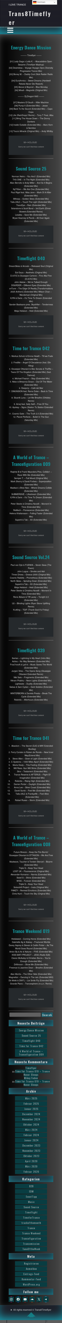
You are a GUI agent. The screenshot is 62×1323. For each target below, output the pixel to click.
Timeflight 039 (31, 650)
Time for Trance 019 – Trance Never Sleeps (32, 1073)
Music (31, 1202)
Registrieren (31, 1263)
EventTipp (31, 1196)
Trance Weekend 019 (31, 931)
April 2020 (31, 1161)
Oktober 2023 (31, 1156)
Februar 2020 (31, 1171)
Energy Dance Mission (31, 47)
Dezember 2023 (31, 1145)
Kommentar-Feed (31, 1279)
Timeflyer (31, 1068)
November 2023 (31, 1150)
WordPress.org (31, 1284)
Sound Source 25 (31, 168)
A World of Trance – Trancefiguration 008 (31, 840)
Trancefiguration (31, 1238)
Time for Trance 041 (31, 738)
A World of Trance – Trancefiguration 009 (31, 460)
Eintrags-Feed (31, 1274)
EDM (31, 1191)
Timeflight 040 (31, 258)
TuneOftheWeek (31, 1249)
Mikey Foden (31, 1078)
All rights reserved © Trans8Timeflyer (32, 1309)
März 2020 (31, 1166)
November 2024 (31, 1119)
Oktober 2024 (31, 1124)
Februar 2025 (31, 1103)
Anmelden (31, 1269)
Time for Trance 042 (31, 348)
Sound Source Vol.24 (31, 557)
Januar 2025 (31, 1109)
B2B (31, 1186)
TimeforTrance (31, 1217)
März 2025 (31, 1098)
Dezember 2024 (31, 1114)
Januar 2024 (31, 1140)
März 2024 (31, 1130)
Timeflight (31, 1212)
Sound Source (31, 1207)
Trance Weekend (31, 1233)
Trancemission (31, 1244)
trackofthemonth (31, 1223)
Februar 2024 (31, 1135)
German (40, 2)
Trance (31, 1228)
